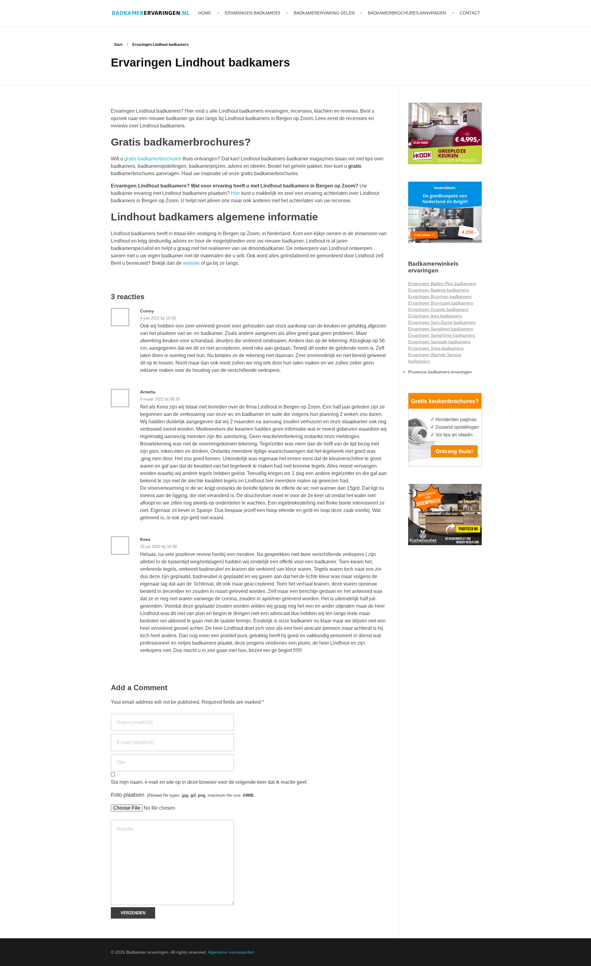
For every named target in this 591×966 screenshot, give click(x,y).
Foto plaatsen (183, 795)
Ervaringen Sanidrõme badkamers (441, 335)
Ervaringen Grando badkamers (438, 309)
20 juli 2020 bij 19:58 (158, 546)
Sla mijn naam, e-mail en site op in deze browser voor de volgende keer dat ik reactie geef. (209, 782)
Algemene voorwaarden (231, 952)
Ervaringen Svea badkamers (436, 348)
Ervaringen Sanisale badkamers (439, 341)
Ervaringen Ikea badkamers (435, 315)
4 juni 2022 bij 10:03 (158, 318)
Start (118, 44)
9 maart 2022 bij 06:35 (160, 399)
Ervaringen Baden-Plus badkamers (442, 283)
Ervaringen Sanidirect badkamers (440, 328)
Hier (235, 193)
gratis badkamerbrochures (153, 158)
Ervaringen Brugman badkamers (440, 296)
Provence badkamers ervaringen (440, 371)
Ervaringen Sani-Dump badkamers (442, 322)
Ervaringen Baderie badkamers (438, 290)
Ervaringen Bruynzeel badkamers (440, 302)
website (191, 263)
